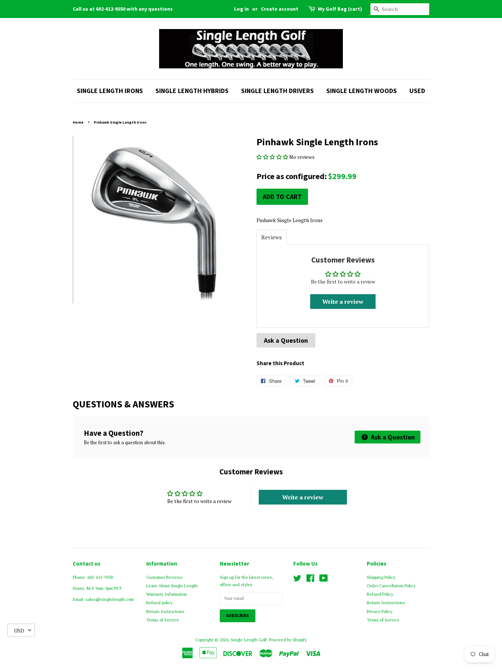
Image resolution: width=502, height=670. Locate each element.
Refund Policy (380, 594)
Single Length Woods (361, 90)
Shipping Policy (381, 577)
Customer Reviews (164, 577)
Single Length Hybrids (192, 90)
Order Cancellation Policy (391, 585)
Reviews (271, 237)
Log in (241, 9)
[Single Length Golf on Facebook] (310, 579)
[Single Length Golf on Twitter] (297, 579)
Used (417, 90)
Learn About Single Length (172, 585)
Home (78, 122)
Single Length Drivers (277, 90)
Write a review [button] (342, 301)
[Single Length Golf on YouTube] (323, 579)
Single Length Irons (110, 90)
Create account (279, 9)
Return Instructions (165, 611)
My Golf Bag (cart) (340, 9)
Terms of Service (162, 620)
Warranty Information (166, 594)
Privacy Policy (379, 611)
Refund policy (159, 602)
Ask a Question (286, 340)
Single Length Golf (249, 639)
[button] (273, 156)
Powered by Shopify (288, 639)
